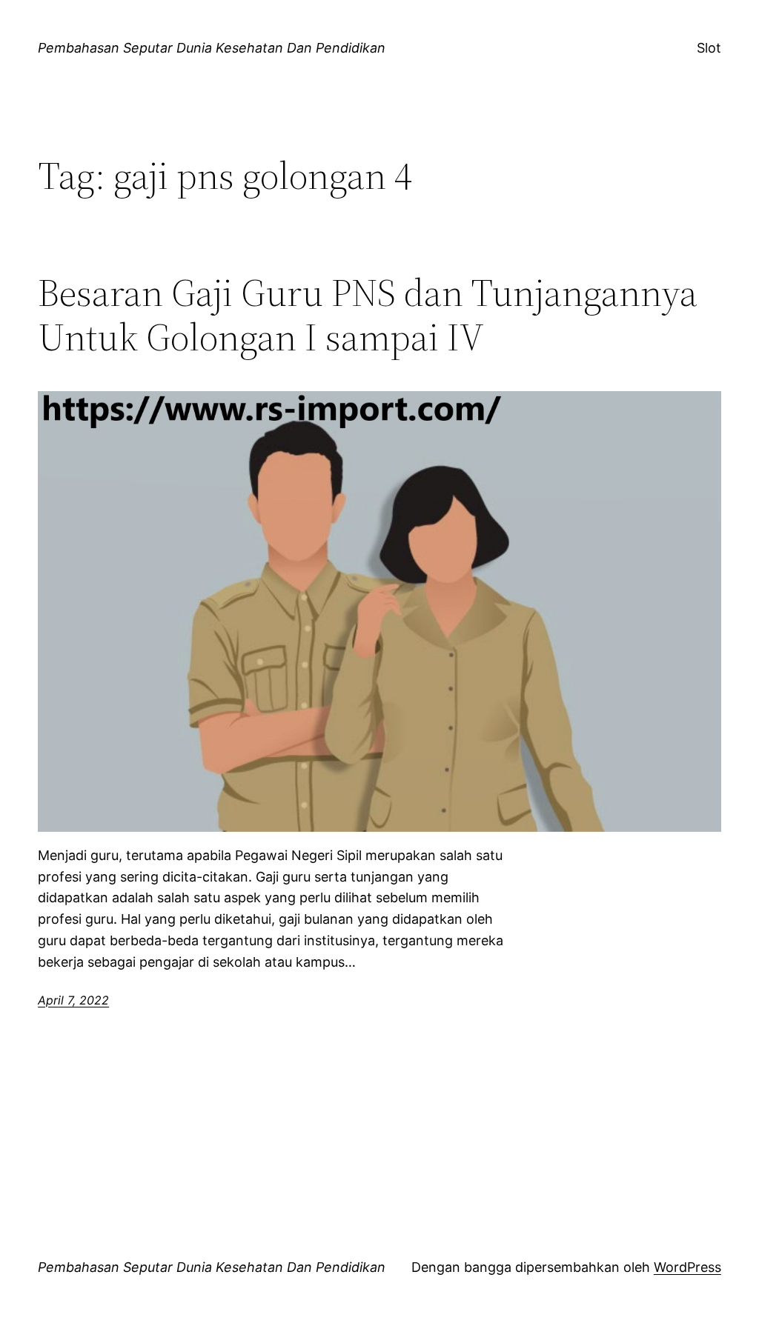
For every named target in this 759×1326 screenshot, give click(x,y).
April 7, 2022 (73, 1000)
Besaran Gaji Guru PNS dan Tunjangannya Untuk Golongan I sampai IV (367, 314)
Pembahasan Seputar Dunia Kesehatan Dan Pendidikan (211, 48)
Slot (709, 48)
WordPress (687, 1267)
